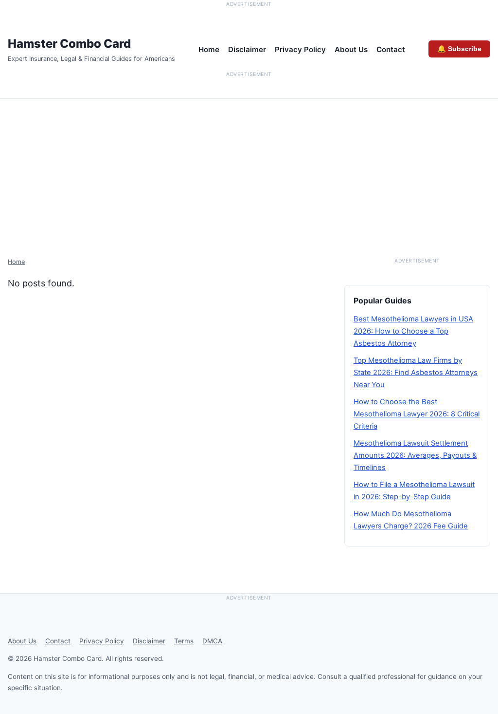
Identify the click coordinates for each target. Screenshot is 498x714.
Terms (184, 641)
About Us (351, 49)
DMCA (212, 641)
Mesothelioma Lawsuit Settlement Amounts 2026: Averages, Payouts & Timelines (415, 455)
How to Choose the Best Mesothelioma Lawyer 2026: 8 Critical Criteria (417, 414)
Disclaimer (247, 49)
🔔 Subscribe (459, 49)
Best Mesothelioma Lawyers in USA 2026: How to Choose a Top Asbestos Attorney (413, 331)
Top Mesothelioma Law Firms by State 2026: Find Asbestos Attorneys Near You (416, 372)
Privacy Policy (300, 49)
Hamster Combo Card (69, 44)
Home (208, 49)
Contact (390, 49)
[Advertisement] (249, 172)
